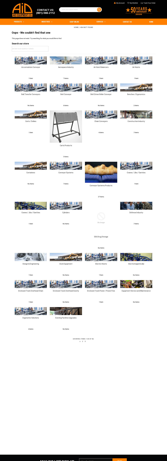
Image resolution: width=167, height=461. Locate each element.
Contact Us (127, 22)
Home (151, 22)
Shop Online (74, 22)
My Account (120, 3)
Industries (45, 21)
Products (18, 21)
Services (99, 21)
